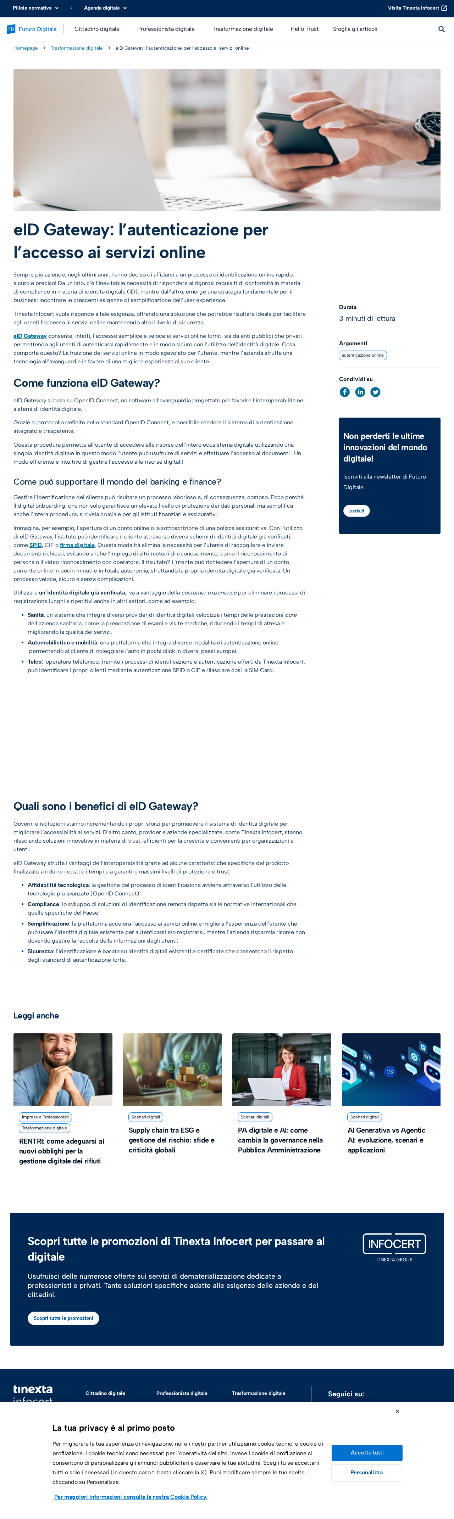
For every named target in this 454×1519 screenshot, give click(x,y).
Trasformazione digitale (77, 48)
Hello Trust (305, 29)
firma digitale (77, 545)
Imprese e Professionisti (45, 1117)
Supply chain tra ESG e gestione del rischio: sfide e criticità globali (172, 1140)
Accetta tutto (367, 1453)
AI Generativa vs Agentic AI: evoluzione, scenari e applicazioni (387, 1140)
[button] (344, 392)
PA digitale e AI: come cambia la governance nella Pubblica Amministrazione (280, 1140)
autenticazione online (363, 355)
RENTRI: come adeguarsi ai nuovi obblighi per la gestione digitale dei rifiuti (61, 1151)
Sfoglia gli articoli (355, 29)
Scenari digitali (146, 1117)
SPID (35, 545)
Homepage (25, 48)
